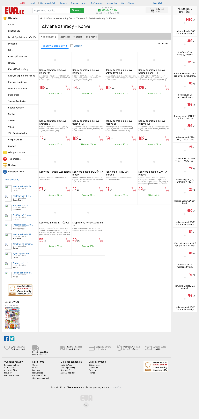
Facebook (93, 370)
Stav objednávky (48, 3)
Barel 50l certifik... (21, 205)
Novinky (33, 3)
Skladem (78, 45)
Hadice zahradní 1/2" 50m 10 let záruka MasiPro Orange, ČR (185, 224)
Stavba (11, 114)
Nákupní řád (37, 373)
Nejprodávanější (48, 36)
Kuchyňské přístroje (17, 82)
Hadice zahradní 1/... (22, 272)
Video (11, 126)
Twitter (92, 373)
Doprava (36, 370)
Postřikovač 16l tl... (22, 196)
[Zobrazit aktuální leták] (12, 318)
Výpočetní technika (17, 133)
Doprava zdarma (79, 3)
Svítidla (11, 120)
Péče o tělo (13, 94)
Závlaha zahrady (97, 18)
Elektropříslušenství (17, 56)
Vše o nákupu (127, 3)
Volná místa (112, 3)
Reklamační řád (39, 376)
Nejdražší (77, 36)
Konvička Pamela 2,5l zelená (55, 171)
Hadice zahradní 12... (23, 234)
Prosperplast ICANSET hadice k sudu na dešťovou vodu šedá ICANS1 (185, 119)
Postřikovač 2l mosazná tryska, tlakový (185, 97)
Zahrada (12, 146)
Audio (11, 24)
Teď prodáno (97, 3)
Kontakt (63, 3)
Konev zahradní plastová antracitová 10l (119, 71)
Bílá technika (14, 31)
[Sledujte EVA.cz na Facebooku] (6, 338)
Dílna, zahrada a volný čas (59, 18)
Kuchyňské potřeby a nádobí (21, 75)
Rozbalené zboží (16, 171)
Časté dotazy (95, 365)
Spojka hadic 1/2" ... (22, 263)
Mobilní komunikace (17, 88)
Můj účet (157, 3)
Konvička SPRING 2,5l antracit (185, 287)
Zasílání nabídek (67, 373)
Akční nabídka (10, 370)
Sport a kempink (16, 107)
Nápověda (93, 368)
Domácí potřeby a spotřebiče (22, 37)
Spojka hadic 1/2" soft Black (184, 202)
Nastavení (64, 370)
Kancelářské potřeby (18, 69)
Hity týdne (13, 18)
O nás (35, 365)
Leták (22, 3)
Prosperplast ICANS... (23, 224)
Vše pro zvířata (15, 139)
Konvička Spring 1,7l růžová (54, 222)
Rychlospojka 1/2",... (22, 253)
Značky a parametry (54, 45)
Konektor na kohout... (23, 244)
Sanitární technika (16, 101)
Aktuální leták (10, 368)
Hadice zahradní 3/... (22, 186)
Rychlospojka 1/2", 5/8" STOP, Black (185, 180)
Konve (112, 18)
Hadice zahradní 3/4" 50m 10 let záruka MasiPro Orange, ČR (185, 33)
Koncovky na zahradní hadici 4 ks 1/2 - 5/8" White (185, 245)
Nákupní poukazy (16, 152)
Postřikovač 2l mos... (22, 215)
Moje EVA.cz (66, 365)
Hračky (11, 62)
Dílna (10, 50)
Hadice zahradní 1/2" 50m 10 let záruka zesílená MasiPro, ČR (185, 309)
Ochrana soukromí (40, 378)
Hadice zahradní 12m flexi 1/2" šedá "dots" (185, 138)
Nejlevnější (64, 36)
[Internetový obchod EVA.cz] (16, 10)
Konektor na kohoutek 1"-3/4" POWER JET (185, 159)
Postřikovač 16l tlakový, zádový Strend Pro (185, 54)
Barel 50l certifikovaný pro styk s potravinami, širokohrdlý (185, 75)
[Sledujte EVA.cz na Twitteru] (12, 338)
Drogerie (12, 43)
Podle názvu (91, 36)
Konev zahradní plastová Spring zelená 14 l (151, 71)
